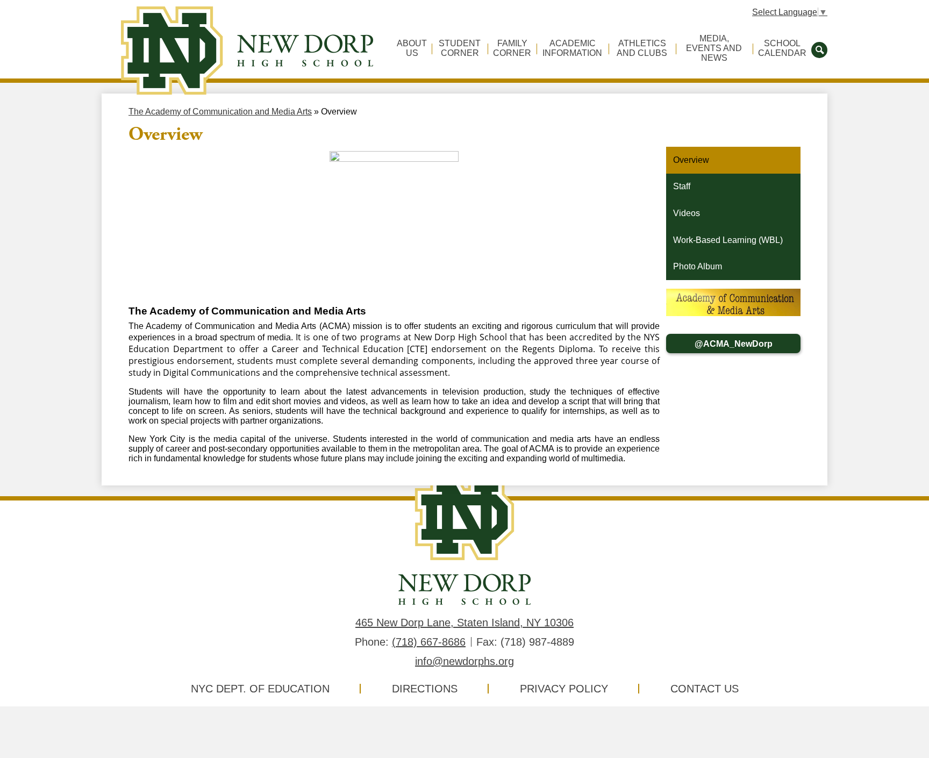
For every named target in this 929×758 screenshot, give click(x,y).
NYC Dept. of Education (260, 689)
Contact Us (704, 689)
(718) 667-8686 (429, 642)
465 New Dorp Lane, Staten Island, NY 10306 (464, 622)
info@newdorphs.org (464, 661)
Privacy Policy (564, 689)
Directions (425, 689)
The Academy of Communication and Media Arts (220, 111)
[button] (412, 52)
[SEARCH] (819, 49)
